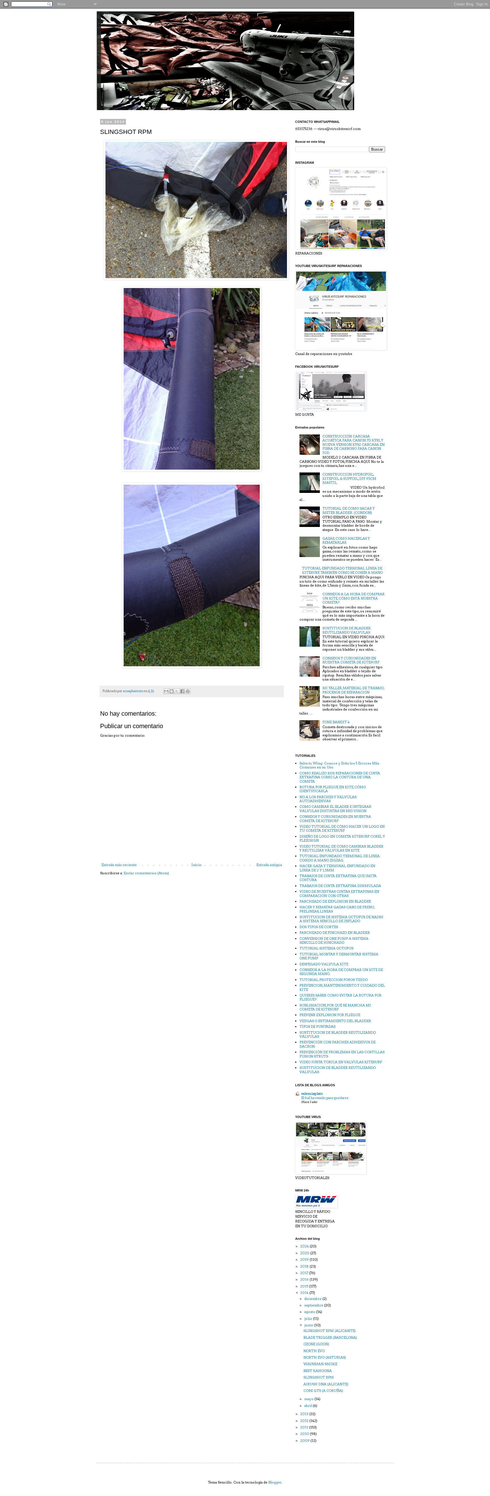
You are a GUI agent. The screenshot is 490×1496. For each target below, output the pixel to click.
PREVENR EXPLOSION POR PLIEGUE (329, 1015)
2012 (304, 1421)
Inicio (196, 865)
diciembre (313, 1299)
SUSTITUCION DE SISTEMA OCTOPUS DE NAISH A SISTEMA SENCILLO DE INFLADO (341, 919)
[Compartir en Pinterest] (188, 691)
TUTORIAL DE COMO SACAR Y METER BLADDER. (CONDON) (348, 510)
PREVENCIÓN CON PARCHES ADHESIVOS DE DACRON (337, 1044)
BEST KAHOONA (317, 1371)
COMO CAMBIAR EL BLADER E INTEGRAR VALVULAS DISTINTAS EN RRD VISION (335, 808)
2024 (305, 1246)
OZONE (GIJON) (316, 1344)
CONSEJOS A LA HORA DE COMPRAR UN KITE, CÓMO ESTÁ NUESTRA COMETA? (353, 598)
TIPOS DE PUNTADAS (317, 1026)
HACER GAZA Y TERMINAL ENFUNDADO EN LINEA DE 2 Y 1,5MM (337, 868)
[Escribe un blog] (171, 691)
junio (309, 1325)
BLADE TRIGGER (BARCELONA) (330, 1337)
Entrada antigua (269, 865)
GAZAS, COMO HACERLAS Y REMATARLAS (346, 540)
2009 (305, 1440)
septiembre (314, 1305)
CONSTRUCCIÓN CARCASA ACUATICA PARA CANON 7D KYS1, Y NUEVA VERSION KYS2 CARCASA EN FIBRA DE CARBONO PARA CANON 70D (353, 444)
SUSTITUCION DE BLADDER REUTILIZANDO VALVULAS (346, 630)
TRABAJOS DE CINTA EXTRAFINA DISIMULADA (340, 886)
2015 (304, 1286)
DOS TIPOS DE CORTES (318, 927)
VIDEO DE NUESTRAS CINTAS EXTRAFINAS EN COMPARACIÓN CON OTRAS (339, 893)
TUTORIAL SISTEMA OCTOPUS (326, 948)
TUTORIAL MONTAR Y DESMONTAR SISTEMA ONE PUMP (338, 956)
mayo (309, 1399)
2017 (304, 1273)
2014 (304, 1293)
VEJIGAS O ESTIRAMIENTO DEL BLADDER (335, 1021)
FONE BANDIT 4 (336, 722)
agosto (310, 1312)
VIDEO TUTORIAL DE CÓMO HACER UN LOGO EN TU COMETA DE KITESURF (342, 828)
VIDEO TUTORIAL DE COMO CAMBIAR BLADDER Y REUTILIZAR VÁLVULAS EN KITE (341, 848)
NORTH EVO (314, 1351)
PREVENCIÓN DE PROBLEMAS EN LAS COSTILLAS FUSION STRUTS (342, 1054)
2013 (304, 1414)
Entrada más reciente (119, 865)
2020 (305, 1253)
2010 (305, 1434)
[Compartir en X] (177, 691)
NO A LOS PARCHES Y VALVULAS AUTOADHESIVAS (327, 799)
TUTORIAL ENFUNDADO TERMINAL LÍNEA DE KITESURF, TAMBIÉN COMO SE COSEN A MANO (342, 570)
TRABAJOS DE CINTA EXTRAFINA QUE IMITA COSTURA (338, 878)
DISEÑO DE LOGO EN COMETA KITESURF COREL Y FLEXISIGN (342, 838)
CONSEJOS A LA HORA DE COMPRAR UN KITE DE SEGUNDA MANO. (341, 972)
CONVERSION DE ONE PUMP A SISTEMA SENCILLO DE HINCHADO (333, 940)
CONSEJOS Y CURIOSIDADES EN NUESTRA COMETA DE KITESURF (350, 660)
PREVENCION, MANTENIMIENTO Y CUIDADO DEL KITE (342, 987)
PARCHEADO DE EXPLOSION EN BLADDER (335, 901)
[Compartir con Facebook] (182, 691)
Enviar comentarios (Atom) (146, 873)
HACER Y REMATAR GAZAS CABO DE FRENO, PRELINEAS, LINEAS (337, 909)
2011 (304, 1427)
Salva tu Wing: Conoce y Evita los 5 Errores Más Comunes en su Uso (339, 765)
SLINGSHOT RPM (318, 1377)
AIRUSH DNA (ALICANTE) (325, 1384)
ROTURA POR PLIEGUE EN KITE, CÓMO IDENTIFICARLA (332, 789)
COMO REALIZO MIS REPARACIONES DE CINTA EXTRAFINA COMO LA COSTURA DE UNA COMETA (339, 777)
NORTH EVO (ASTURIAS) (324, 1357)
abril (308, 1405)
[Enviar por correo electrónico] (166, 691)
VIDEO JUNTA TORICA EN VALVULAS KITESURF (340, 1062)
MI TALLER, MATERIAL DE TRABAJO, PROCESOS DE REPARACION (353, 690)
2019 (305, 1259)
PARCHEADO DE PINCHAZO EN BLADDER (334, 932)
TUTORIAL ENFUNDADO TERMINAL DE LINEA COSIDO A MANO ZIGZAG (339, 858)
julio (308, 1318)
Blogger (275, 1482)
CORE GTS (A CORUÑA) (323, 1390)
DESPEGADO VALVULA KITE (323, 964)
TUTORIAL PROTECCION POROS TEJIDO (333, 980)
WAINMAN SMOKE (320, 1364)
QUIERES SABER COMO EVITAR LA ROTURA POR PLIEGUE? (340, 997)
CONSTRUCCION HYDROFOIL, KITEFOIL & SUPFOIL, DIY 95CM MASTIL (349, 478)
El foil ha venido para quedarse (325, 1098)
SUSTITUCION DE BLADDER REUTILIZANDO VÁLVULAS (337, 1034)
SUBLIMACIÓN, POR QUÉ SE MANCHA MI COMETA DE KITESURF (335, 1007)
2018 (305, 1266)
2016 (305, 1279)
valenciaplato (312, 1093)
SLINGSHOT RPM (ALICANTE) (329, 1331)
